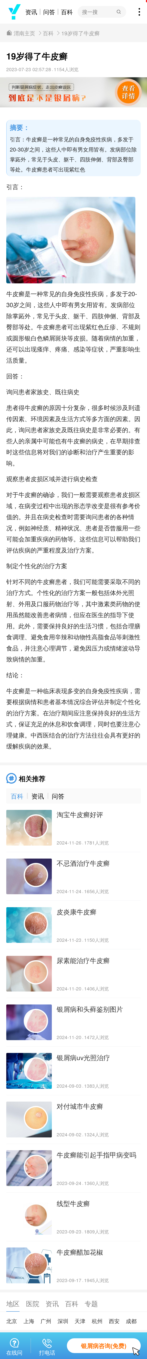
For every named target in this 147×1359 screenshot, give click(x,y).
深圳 (63, 1321)
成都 (131, 1321)
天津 (80, 1321)
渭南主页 (24, 33)
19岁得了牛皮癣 (80, 33)
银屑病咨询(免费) (103, 1345)
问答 (49, 12)
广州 (46, 1321)
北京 (11, 1321)
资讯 (31, 12)
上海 (28, 1321)
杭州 (97, 1321)
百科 (67, 12)
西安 (114, 1321)
